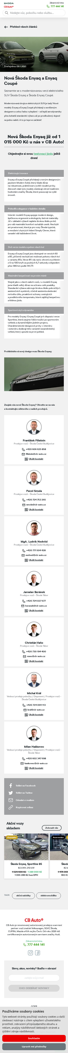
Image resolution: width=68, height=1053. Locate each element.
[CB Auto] (34, 920)
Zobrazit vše (51, 828)
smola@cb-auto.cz (36, 504)
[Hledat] (6, 12)
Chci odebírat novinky (34, 988)
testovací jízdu (43, 153)
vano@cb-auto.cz (36, 656)
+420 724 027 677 (36, 600)
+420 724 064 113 (36, 704)
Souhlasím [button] (34, 1038)
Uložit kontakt (36, 459)
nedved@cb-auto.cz (36, 555)
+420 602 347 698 (36, 758)
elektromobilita (48, 895)
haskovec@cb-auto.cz (36, 763)
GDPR (34, 1006)
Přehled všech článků (23, 26)
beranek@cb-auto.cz (36, 605)
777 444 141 (57, 6)
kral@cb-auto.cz (36, 709)
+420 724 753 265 (36, 499)
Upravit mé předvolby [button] (34, 1046)
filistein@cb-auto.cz (36, 453)
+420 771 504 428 (36, 550)
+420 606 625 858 (36, 449)
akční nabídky (23, 895)
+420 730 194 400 (36, 651)
